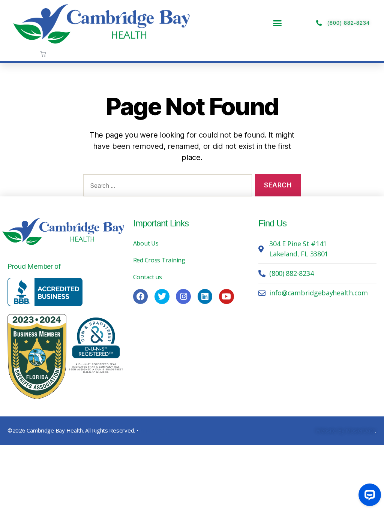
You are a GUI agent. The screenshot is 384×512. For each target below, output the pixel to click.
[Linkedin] (205, 296)
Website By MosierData (345, 430)
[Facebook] (140, 296)
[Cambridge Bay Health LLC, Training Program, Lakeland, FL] (45, 292)
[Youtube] (226, 296)
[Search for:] (166, 186)
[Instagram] (183, 296)
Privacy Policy (156, 430)
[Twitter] (162, 296)
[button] (277, 23)
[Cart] (43, 53)
